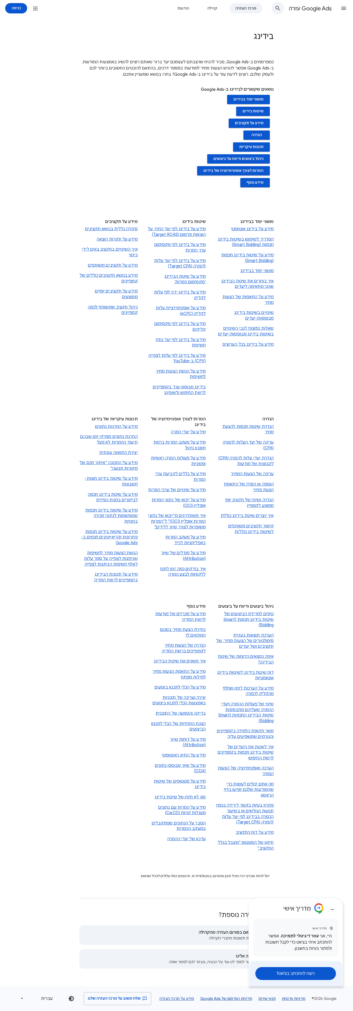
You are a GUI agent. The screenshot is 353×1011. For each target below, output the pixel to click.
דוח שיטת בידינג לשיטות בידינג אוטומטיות (245, 675)
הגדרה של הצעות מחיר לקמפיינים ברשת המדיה (184, 648)
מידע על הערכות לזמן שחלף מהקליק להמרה (248, 691)
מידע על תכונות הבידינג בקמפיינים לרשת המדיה (116, 577)
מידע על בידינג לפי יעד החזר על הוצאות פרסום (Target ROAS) (176, 231)
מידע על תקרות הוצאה (117, 239)
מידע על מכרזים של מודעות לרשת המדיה (180, 616)
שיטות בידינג (253, 111)
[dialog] (296, 942)
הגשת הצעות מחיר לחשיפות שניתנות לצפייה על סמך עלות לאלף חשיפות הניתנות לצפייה (111, 558)
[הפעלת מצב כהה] (71, 998)
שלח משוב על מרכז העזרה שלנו (114, 998)
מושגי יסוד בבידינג (248, 99)
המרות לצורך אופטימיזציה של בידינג (233, 170)
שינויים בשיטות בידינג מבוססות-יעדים (254, 315)
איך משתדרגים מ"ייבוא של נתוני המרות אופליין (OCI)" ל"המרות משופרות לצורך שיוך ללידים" (176, 521)
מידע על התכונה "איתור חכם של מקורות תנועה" (108, 465)
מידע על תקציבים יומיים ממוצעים (116, 294)
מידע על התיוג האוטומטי (184, 755)
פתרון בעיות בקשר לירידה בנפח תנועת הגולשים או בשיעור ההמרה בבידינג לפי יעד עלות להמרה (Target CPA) (245, 814)
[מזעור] (332, 907)
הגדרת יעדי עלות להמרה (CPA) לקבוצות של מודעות (246, 461)
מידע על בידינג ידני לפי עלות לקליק (180, 295)
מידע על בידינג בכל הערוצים (248, 344)
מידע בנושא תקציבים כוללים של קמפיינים (108, 278)
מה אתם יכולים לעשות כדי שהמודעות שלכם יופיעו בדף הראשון (249, 790)
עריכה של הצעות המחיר (252, 473)
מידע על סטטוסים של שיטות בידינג (180, 784)
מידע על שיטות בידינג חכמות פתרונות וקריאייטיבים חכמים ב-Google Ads (109, 537)
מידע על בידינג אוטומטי (252, 228)
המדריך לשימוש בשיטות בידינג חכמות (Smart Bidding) (246, 242)
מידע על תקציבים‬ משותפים (113, 265)
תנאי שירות (267, 998)
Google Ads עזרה (310, 8)
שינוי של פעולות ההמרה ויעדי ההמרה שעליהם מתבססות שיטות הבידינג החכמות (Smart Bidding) (246, 712)
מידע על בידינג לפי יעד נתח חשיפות (181, 342)
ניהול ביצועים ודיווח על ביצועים (238, 159)
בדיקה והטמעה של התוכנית (181, 713)
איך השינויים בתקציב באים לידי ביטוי (109, 252)
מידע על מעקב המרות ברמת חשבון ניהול (180, 445)
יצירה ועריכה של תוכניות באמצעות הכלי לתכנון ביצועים (179, 700)
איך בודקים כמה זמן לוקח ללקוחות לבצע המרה (183, 571)
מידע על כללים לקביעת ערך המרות (180, 476)
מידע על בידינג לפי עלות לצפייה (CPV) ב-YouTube (176, 358)
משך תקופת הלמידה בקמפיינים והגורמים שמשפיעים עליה (245, 733)
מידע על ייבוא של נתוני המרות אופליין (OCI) (179, 502)
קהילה (212, 8)
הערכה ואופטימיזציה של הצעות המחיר (246, 771)
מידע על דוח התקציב (255, 832)
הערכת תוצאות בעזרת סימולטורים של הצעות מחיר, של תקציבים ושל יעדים (245, 641)
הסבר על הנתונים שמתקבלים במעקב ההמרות (179, 826)
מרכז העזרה (245, 8)
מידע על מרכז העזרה (176, 998)
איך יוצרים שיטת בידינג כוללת (247, 515)
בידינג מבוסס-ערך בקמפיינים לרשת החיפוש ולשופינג (179, 389)
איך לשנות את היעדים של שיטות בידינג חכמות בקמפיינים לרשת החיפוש (246, 752)
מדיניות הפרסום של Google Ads (226, 998)
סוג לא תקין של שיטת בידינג (180, 797)
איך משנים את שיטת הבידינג (180, 661)
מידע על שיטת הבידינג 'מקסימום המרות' (185, 279)
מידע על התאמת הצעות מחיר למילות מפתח (179, 674)
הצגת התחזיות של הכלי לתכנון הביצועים (178, 726)
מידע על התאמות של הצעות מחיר (248, 299)
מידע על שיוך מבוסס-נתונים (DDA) (180, 768)
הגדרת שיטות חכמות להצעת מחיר (248, 429)
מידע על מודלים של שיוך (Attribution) (183, 555)
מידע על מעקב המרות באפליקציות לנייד (185, 540)
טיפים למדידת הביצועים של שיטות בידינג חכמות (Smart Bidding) (249, 619)
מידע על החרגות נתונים (116, 426)
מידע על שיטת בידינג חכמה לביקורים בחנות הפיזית (113, 497)
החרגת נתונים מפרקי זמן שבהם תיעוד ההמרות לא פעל (108, 439)
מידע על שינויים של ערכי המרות (176, 489)
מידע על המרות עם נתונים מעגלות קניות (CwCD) (182, 810)
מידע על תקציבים (249, 123)
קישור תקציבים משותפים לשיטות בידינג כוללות (251, 528)
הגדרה (256, 135)
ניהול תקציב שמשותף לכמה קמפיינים (113, 310)
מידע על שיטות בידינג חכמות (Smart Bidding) (247, 257)
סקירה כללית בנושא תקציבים (111, 228)
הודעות (183, 8)
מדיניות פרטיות (293, 998)
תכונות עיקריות (251, 147)
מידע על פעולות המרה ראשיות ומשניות (178, 461)
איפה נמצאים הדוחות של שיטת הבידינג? (246, 659)
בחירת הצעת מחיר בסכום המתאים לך (183, 632)
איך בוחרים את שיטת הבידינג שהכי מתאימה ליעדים (247, 284)
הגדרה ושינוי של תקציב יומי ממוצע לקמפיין (249, 502)
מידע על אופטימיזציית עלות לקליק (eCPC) (181, 310)
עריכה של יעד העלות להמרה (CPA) (248, 445)
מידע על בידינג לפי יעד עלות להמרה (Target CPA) (180, 263)
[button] (343, 8)
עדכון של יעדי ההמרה (186, 839)
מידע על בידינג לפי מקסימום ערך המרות (180, 247)
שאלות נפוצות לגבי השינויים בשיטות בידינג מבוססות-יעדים (246, 331)
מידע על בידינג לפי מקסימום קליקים (180, 326)
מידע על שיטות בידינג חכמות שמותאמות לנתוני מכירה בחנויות (111, 516)
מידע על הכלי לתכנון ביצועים (180, 687)
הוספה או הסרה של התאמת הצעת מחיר (249, 487)
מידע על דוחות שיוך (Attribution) (187, 742)
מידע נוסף (255, 182)
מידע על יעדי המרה (188, 432)
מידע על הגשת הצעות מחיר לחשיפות (181, 374)
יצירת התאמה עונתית (118, 452)
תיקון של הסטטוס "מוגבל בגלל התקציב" (246, 845)
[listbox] (38, 998)
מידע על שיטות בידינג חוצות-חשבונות (111, 481)
